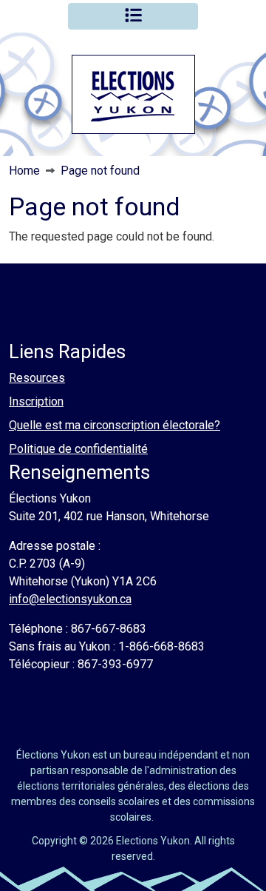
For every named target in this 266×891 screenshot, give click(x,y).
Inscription (36, 401)
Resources (37, 378)
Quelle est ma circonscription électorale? (114, 425)
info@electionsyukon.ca (70, 599)
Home (24, 171)
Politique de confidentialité (78, 449)
